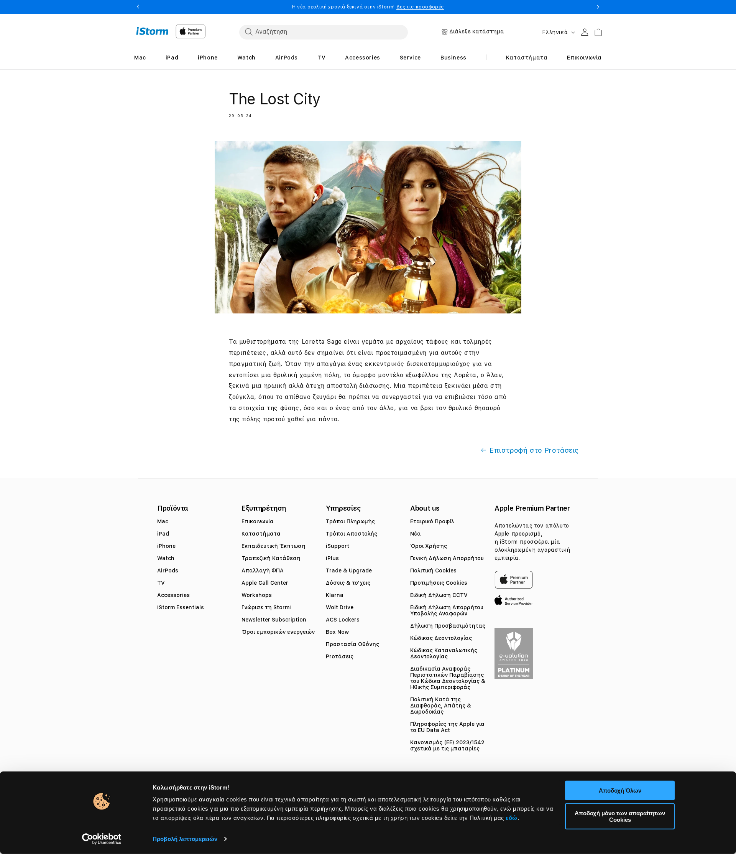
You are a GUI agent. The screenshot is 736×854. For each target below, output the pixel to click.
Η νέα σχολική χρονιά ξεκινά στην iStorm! (368, 7)
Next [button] (598, 7)
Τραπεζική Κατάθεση (271, 558)
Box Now (337, 632)
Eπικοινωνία (258, 521)
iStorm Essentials (180, 607)
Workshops (257, 595)
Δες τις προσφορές (420, 7)
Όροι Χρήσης (428, 546)
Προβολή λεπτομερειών (185, 839)
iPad (163, 534)
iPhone (166, 546)
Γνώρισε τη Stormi (266, 607)
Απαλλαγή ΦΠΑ (263, 570)
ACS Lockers (343, 620)
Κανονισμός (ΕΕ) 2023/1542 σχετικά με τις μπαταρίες (447, 745)
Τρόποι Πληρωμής (350, 521)
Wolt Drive (339, 607)
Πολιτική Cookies (433, 570)
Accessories (173, 595)
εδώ (512, 817)
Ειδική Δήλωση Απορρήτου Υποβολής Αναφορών (446, 610)
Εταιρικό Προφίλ (432, 521)
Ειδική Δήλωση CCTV (439, 595)
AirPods (167, 570)
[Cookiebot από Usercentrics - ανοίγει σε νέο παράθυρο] (101, 839)
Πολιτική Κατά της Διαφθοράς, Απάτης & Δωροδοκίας (440, 705)
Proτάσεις (339, 656)
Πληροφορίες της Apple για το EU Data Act (447, 727)
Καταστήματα (261, 534)
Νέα (415, 534)
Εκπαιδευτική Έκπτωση (274, 546)
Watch (165, 558)
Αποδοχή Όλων (620, 790)
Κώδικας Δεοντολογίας (441, 638)
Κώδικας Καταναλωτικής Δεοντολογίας (443, 653)
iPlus (332, 558)
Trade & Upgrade (349, 570)
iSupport (337, 546)
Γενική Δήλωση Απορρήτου (447, 558)
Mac (162, 521)
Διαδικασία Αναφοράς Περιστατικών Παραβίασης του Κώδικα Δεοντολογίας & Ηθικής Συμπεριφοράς (447, 678)
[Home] (152, 31)
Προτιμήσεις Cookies (438, 583)
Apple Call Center (265, 583)
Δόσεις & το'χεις (348, 583)
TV (161, 583)
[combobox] (323, 32)
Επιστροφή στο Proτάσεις (534, 450)
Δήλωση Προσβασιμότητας (447, 626)
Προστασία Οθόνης (352, 644)
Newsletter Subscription (274, 620)
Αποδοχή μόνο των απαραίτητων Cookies (620, 816)
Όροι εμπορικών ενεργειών (278, 632)
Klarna (334, 595)
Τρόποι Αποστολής (351, 534)
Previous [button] (138, 7)
